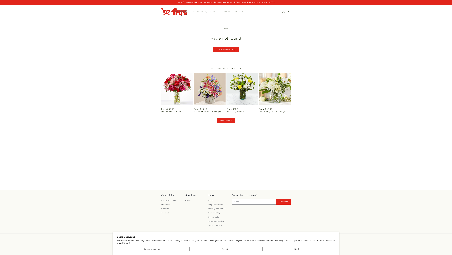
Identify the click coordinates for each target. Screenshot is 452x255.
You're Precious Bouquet (172, 111)
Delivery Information (217, 209)
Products (165, 209)
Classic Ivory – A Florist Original (273, 111)
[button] (215, 11)
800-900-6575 (267, 2)
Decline (297, 249)
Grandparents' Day (169, 201)
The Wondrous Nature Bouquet (208, 111)
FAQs (210, 201)
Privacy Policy (128, 243)
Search (187, 201)
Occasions (165, 205)
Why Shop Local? (215, 205)
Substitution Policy (216, 221)
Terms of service (215, 225)
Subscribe (283, 202)
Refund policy (214, 217)
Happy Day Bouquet (235, 111)
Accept (225, 249)
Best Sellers (226, 120)
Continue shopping (226, 49)
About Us (165, 213)
